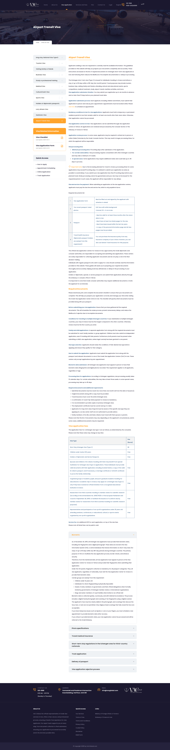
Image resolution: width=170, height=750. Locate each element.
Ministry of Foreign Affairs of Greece (107, 714)
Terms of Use (80, 717)
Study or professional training (46, 80)
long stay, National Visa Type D (47, 57)
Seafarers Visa (41, 115)
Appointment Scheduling (46, 168)
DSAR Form (79, 735)
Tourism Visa (40, 63)
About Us (54, 5)
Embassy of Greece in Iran (103, 717)
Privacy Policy (80, 724)
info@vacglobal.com (110, 690)
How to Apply (42, 164)
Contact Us (101, 5)
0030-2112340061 (131, 5)
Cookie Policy (80, 728)
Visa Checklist (42, 137)
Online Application (43, 172)
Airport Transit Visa (43, 121)
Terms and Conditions (83, 721)
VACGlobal (90, 746)
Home (46, 5)
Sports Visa (40, 98)
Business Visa (41, 75)
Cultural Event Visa (42, 92)
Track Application (43, 176)
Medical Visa (40, 86)
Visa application (66, 5)
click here (72, 107)
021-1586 (129, 3)
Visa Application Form (45, 145)
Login (110, 5)
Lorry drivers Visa (42, 109)
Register (118, 5)
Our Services (80, 714)
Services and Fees (81, 5)
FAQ (92, 5)
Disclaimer (79, 731)
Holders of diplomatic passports (47, 103)
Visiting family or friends (44, 69)
